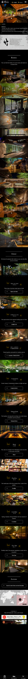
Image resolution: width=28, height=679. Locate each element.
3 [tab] (8, 276)
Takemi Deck (14, 421)
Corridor (14, 521)
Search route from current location (15, 585)
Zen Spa (14, 555)
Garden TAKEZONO (14, 355)
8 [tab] (19, 276)
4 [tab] (10, 276)
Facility (14, 488)
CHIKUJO (14, 324)
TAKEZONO (14, 388)
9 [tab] (22, 276)
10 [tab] (24, 276)
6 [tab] (15, 276)
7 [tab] (17, 276)
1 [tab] (4, 276)
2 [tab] (6, 276)
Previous (0, 269)
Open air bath (14, 291)
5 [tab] (13, 276)
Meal (14, 454)
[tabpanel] (14, 269)
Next (27, 269)
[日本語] (14, 2)
